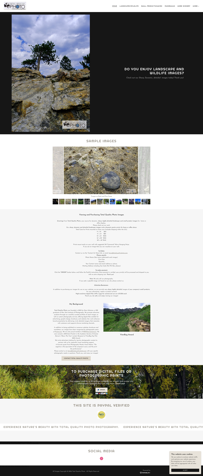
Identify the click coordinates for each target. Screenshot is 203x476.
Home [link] (114, 6)
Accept (185, 470)
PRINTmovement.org (89, 332)
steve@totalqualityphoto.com (77, 351)
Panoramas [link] (170, 6)
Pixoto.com (58, 332)
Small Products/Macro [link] (151, 6)
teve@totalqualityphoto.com (118, 253)
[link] (15, 6)
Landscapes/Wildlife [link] (129, 6)
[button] (196, 6)
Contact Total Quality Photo (76, 358)
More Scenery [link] (183, 6)
